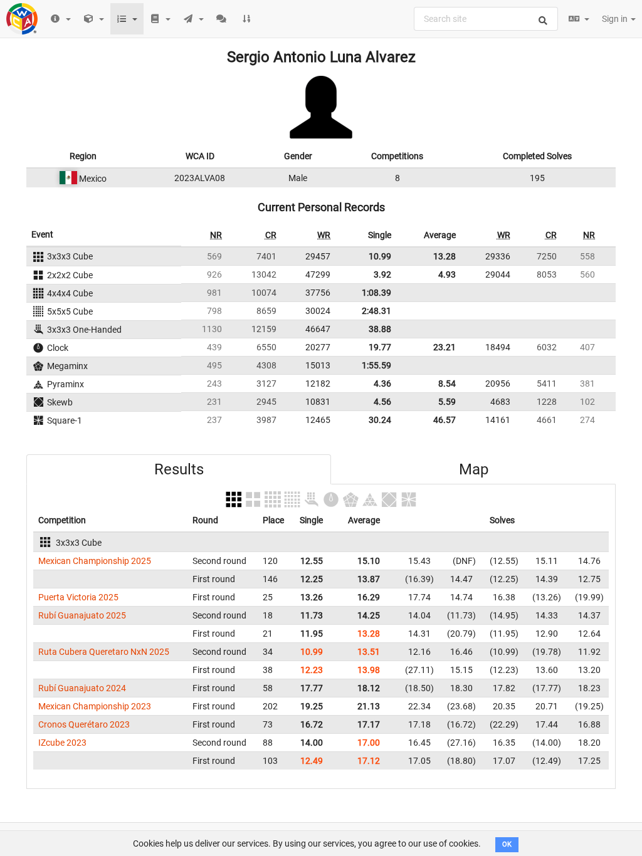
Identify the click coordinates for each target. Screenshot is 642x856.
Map (473, 469)
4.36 (382, 383)
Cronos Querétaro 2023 (84, 724)
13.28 (444, 256)
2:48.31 (376, 311)
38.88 (380, 329)
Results (179, 469)
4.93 (447, 274)
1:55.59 (376, 365)
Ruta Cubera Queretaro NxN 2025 (103, 652)
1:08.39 (376, 293)
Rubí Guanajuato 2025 (82, 615)
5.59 (447, 402)
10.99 (380, 256)
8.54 (447, 383)
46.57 (444, 420)
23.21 (444, 347)
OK (507, 844)
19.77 (380, 347)
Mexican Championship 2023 (94, 706)
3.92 (382, 274)
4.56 (382, 402)
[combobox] (486, 19)
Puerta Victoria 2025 (78, 597)
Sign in (615, 19)
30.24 (380, 420)
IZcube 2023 (62, 743)
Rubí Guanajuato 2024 (82, 688)
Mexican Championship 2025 (94, 561)
